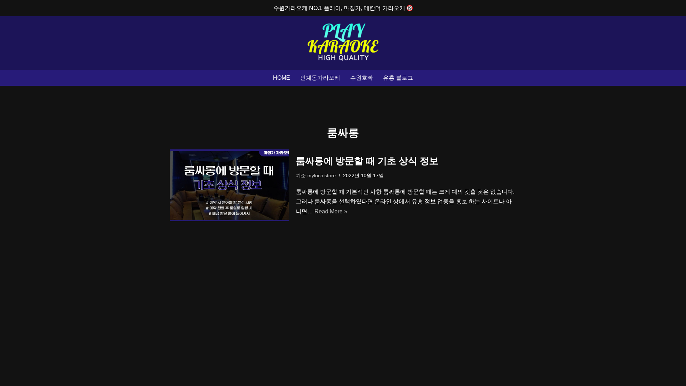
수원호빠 (361, 78)
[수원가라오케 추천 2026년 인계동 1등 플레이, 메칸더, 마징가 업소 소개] (343, 43)
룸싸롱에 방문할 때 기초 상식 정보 (367, 160)
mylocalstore (321, 175)
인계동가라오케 (320, 78)
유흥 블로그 (398, 78)
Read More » (330, 211)
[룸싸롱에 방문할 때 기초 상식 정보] (229, 185)
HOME (281, 78)
